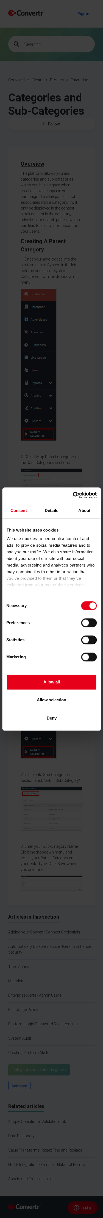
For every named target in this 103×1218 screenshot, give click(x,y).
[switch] (89, 622)
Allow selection (51, 699)
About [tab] (84, 510)
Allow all (51, 682)
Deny (52, 718)
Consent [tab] (18, 510)
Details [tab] (51, 510)
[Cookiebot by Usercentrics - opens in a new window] (73, 495)
